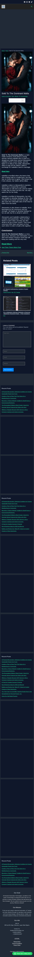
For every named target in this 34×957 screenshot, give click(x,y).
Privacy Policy (17, 945)
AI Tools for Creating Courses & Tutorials (12, 524)
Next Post (30, 252)
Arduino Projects (7, 292)
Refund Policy (17, 941)
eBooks (16, 96)
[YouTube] (27, 2)
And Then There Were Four (11, 247)
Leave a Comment (6, 96)
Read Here (5, 171)
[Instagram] (29, 2)
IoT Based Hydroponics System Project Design (15, 289)
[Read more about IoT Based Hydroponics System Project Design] (17, 275)
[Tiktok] (31, 2)
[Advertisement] (17, 26)
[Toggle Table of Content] (22, 100)
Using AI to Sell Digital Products (9, 696)
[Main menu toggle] (3, 6)
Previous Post (5, 252)
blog (13, 96)
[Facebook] (24, 2)
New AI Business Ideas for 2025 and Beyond (13, 526)
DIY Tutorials (17, 292)
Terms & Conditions (17, 943)
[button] (31, 7)
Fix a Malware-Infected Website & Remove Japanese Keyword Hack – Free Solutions (16, 313)
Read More (7, 244)
